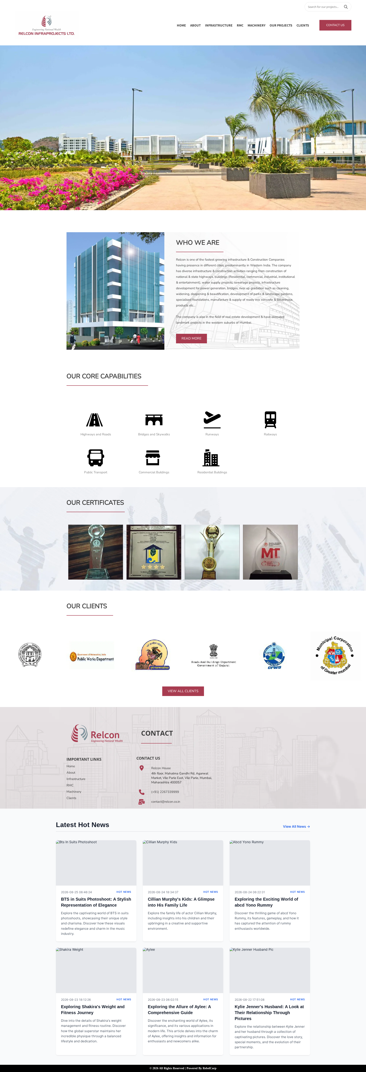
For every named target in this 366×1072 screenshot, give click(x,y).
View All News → (296, 826)
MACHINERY (256, 25)
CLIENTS (303, 25)
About (71, 772)
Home (181, 25)
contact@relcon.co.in (165, 801)
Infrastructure (76, 779)
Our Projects (281, 25)
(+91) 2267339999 (165, 792)
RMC (240, 25)
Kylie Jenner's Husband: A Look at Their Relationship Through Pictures (269, 1012)
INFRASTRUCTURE (219, 25)
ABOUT (195, 25)
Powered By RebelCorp (201, 1068)
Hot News (123, 891)
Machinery (74, 792)
